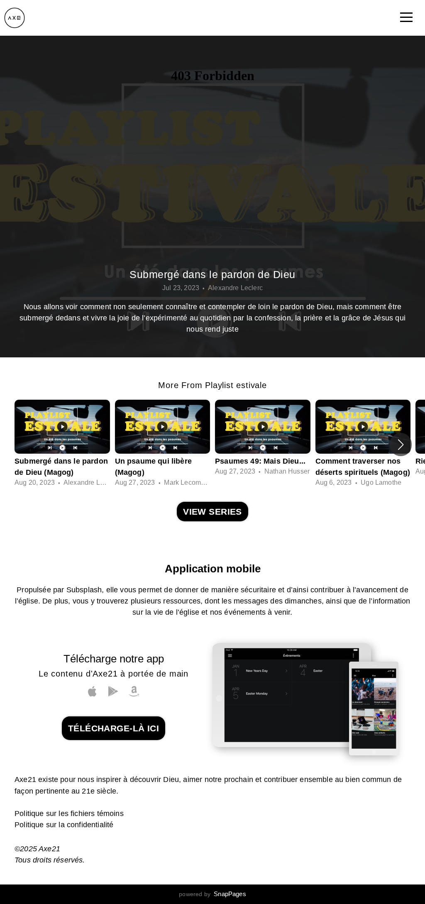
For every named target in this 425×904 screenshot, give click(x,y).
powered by (212, 894)
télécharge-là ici (113, 728)
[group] (62, 444)
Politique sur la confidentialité (64, 825)
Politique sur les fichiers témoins (69, 813)
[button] (400, 444)
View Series (212, 511)
